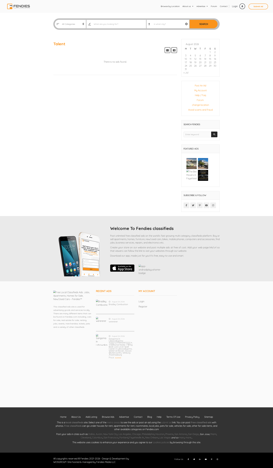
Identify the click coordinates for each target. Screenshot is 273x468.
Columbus (97, 437)
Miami (213, 434)
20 (200, 62)
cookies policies (161, 442)
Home (63, 416)
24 (186, 65)
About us (186, 6)
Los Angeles (125, 434)
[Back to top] (263, 450)
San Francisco (111, 437)
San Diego (193, 434)
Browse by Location (170, 6)
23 (215, 62)
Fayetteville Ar (136, 437)
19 (195, 62)
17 (186, 62)
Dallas (91, 434)
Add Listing (91, 416)
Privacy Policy (192, 416)
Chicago (136, 434)
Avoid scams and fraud (200, 109)
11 (190, 59)
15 (210, 59)
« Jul (186, 72)
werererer (113, 321)
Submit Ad (258, 6)
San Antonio (180, 434)
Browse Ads (108, 416)
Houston (159, 434)
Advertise (201, 6)
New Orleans (152, 437)
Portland (123, 437)
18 (191, 62)
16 (215, 59)
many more (185, 437)
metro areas (113, 422)
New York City (110, 434)
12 (195, 59)
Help (159, 416)
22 (210, 62)
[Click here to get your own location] (186, 24)
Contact (224, 6)
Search (203, 24)
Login (235, 6)
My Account (200, 90)
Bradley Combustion (118, 304)
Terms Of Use (173, 416)
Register (143, 306)
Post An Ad (200, 85)
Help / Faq (200, 95)
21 (205, 62)
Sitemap (208, 416)
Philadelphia (148, 434)
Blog (149, 416)
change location (200, 105)
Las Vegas (165, 437)
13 (200, 59)
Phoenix (169, 434)
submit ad (166, 422)
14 (205, 59)
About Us (76, 416)
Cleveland (86, 437)
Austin (99, 434)
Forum (214, 6)
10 (186, 59)
